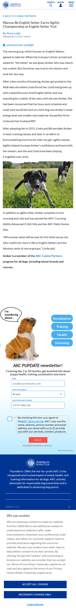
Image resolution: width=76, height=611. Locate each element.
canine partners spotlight (20, 44)
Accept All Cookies (35, 584)
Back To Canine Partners (20, 16)
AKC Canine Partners (49, 255)
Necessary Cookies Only (35, 594)
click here (48, 445)
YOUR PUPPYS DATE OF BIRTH (22, 400)
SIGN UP (38, 440)
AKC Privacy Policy (65, 450)
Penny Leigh (13, 33)
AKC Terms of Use (33, 421)
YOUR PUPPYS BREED (19, 390)
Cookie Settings (35, 604)
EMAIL (14, 378)
